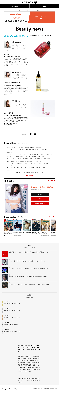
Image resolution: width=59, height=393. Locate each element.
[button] (53, 227)
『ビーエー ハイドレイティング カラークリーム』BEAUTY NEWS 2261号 (29, 154)
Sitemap (4, 389)
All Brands (15, 6)
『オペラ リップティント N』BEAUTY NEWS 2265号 (23, 147)
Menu (44, 6)
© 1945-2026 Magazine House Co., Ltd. (45, 389)
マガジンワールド (29, 2)
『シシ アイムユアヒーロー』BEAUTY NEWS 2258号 (23, 161)
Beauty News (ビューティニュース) (27, 10)
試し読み (40, 194)
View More (29, 175)
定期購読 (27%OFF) (40, 203)
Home (11, 10)
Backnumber (50, 180)
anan (41, 18)
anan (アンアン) (17, 10)
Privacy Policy (13, 389)
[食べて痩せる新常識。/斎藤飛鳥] (16, 198)
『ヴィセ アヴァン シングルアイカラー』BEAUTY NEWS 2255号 (26, 172)
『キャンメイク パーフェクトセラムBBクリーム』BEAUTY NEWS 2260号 (29, 156)
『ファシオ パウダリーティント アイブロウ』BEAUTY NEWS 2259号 (28, 158)
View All (51, 217)
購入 (40, 199)
